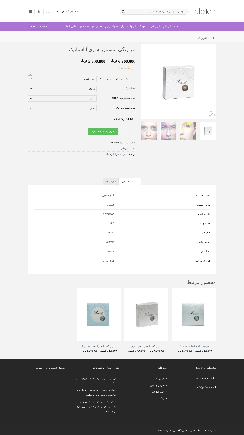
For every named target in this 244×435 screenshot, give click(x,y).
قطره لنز (84, 26)
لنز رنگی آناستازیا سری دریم (146, 346)
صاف (30, 75)
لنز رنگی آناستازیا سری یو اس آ (98, 346)
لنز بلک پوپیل (112, 26)
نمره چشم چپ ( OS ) (125, 108)
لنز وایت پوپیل (128, 26)
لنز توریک (143, 26)
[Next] (144, 81)
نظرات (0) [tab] (111, 181)
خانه (175, 26)
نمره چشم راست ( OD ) (123, 98)
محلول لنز (97, 26)
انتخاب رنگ (130, 88)
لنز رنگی (155, 26)
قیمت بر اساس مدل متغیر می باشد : (117, 78)
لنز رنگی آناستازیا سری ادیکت (194, 346)
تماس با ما (71, 26)
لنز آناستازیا (120, 154)
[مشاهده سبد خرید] (30, 12)
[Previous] (209, 81)
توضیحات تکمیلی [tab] (130, 181)
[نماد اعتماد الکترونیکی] (49, 384)
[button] (211, 114)
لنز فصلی (109, 154)
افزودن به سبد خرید (103, 131)
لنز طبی (166, 26)
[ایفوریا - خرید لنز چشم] (205, 11)
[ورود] (39, 12)
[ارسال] (123, 12)
